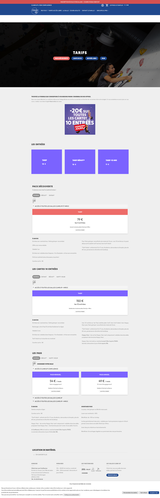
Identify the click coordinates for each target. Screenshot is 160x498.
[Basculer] (34, 455)
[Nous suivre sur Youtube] (127, 5)
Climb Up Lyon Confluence (39, 468)
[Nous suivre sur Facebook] (124, 5)
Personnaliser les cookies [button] (130, 492)
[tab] (36, 195)
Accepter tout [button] (154, 492)
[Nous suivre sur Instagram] (126, 5)
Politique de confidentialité (72, 494)
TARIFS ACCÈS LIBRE (55, 10)
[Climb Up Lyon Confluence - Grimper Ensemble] (34, 11)
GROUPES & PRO (102, 10)
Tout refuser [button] (143, 492)
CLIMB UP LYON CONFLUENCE (41, 5)
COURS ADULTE (75, 10)
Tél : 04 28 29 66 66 (37, 479)
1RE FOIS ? (44, 10)
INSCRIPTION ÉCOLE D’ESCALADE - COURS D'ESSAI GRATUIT (80, 2)
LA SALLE (66, 10)
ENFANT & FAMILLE (88, 10)
